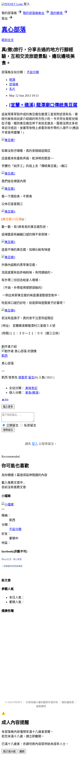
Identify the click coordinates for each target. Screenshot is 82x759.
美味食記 (31, 388)
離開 (21, 751)
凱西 (5, 355)
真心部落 (14, 29)
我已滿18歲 (9, 751)
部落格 (13, 84)
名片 (12, 89)
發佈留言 (8, 429)
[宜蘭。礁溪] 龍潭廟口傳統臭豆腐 (43, 105)
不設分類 (33, 72)
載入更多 (8, 406)
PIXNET (18, 702)
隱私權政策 (68, 702)
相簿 (12, 79)
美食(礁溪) (32, 392)
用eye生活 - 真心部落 (12, 559)
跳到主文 (8, 40)
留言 (31, 377)
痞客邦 (22, 377)
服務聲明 (41, 706)
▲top (5, 399)
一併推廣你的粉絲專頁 (12, 566)
